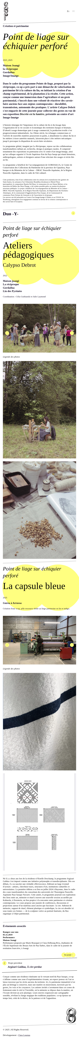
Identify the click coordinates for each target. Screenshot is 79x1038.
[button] (73, 11)
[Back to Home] (6, 11)
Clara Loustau (24, 1035)
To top (70, 1032)
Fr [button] (68, 11)
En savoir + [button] (68, 955)
